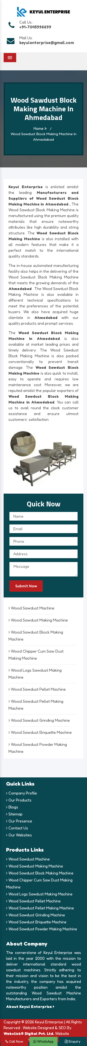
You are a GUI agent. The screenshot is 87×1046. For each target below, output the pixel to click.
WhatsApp (45, 1041)
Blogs (12, 807)
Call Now (15, 1041)
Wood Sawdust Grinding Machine (40, 720)
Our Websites (19, 835)
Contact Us (17, 828)
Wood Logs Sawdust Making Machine (39, 894)
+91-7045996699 (35, 26)
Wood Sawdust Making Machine (39, 619)
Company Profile (22, 793)
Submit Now (26, 585)
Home (39, 128)
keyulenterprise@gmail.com (46, 42)
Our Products (19, 800)
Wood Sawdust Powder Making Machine (42, 929)
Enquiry (74, 1041)
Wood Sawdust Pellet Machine (38, 689)
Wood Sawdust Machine (32, 607)
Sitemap (14, 814)
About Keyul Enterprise (29, 1006)
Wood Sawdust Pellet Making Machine (40, 908)
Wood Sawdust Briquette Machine (41, 732)
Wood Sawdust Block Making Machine (40, 873)
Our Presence (19, 821)
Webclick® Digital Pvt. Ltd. (29, 1033)
